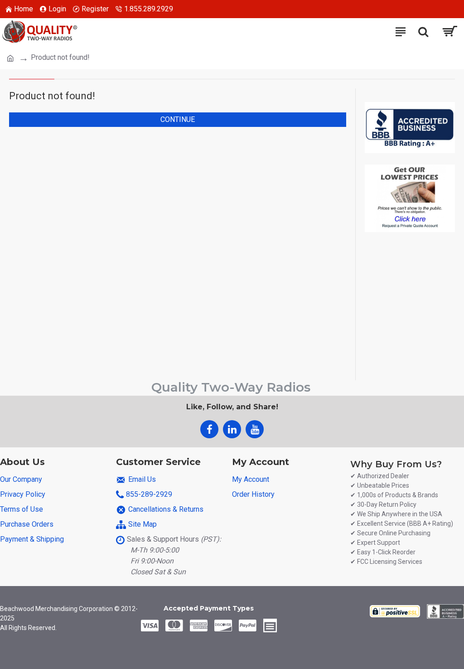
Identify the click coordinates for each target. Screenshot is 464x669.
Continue (177, 119)
